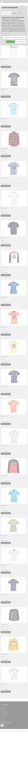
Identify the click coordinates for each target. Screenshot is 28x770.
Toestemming (6, 13)
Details (14, 13)
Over (19, 13)
